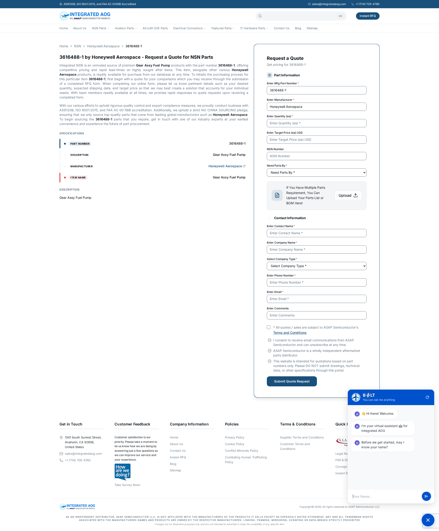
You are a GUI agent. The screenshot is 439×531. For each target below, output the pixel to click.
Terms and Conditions (290, 333)
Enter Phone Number (281, 275)
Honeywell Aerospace (103, 46)
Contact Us (281, 28)
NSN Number (275, 149)
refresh (427, 397)
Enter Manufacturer (280, 99)
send (426, 496)
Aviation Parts (124, 28)
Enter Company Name (282, 242)
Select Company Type (282, 259)
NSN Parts (99, 28)
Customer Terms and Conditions (295, 446)
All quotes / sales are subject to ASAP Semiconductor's (315, 330)
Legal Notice (344, 453)
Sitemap (312, 28)
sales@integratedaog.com (329, 4)
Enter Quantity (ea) (280, 116)
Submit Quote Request (292, 381)
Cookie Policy (234, 444)
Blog (298, 28)
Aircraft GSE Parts (155, 28)
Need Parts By (277, 165)
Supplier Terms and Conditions (302, 437)
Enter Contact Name (281, 226)
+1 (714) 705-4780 (368, 4)
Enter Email (275, 292)
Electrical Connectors (188, 28)
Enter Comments (278, 308)
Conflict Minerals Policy (241, 450)
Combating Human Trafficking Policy (246, 459)
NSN (77, 46)
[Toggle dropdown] (108, 28)
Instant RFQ (368, 16)
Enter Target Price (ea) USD (285, 132)
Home (63, 28)
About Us (79, 28)
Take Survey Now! (127, 485)
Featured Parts (221, 28)
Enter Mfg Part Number (283, 83)
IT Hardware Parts (252, 28)
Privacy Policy (234, 437)
